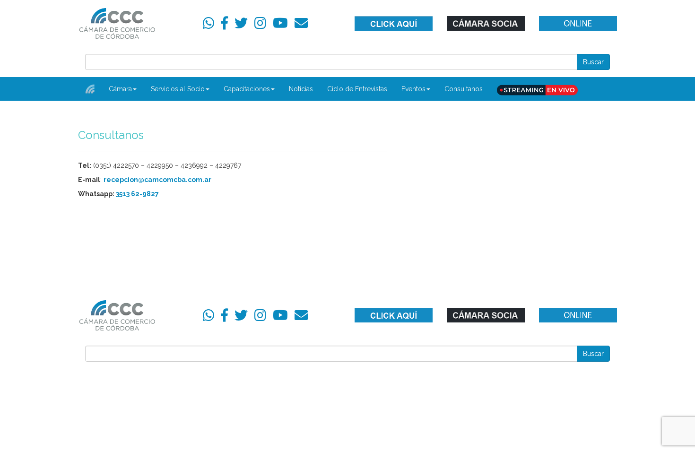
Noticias (301, 89)
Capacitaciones (247, 89)
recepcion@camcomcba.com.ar (157, 179)
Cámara (120, 89)
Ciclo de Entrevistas (357, 89)
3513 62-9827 (137, 194)
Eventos (413, 89)
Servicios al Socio (178, 89)
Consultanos (463, 89)
